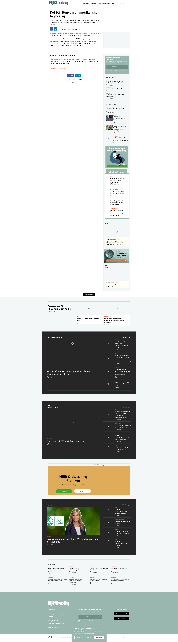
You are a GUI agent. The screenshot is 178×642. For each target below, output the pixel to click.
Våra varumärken (64, 637)
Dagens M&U (93, 3)
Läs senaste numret (121, 614)
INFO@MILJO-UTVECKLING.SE (61, 623)
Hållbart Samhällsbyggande (104, 3)
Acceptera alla (99, 637)
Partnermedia (58, 631)
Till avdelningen (126, 337)
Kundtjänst (71, 637)
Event (113, 3)
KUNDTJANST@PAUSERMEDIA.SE (60, 622)
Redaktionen (50, 631)
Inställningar (79, 637)
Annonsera (64, 631)
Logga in (82, 491)
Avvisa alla (89, 637)
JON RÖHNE (50, 616)
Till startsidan (89, 294)
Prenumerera (86, 3)
